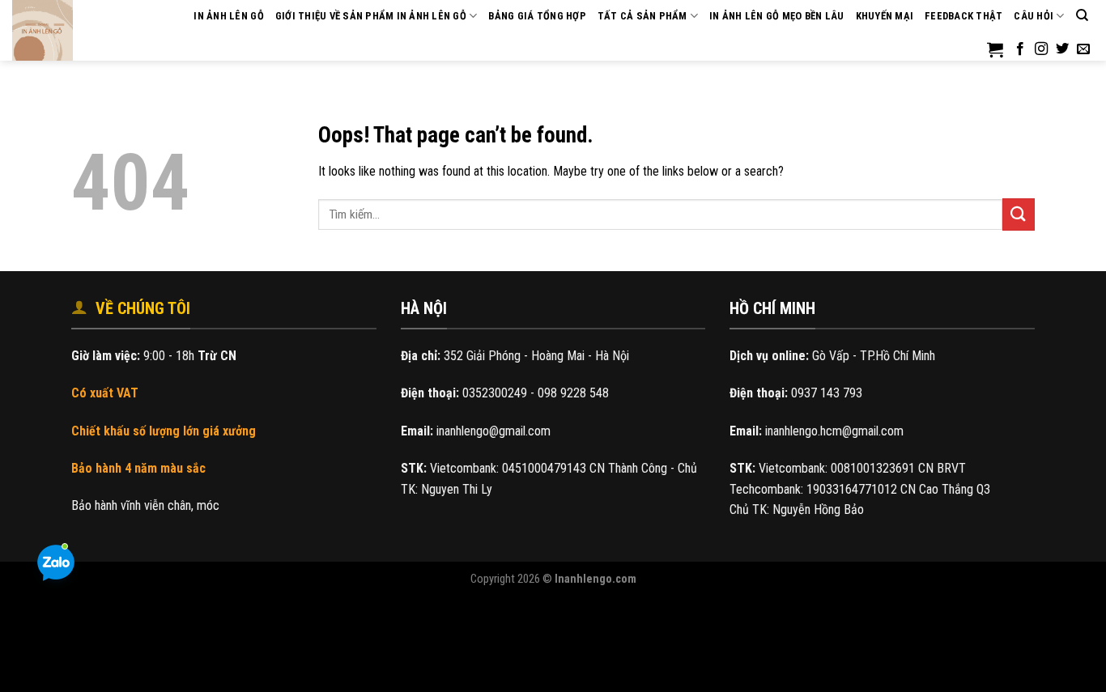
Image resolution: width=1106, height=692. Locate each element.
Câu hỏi (1033, 16)
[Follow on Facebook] (1020, 49)
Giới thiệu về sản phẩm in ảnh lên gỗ (370, 16)
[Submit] (1018, 214)
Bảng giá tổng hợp (536, 16)
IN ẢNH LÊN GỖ (228, 16)
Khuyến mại (885, 16)
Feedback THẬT (963, 16)
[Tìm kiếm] (1082, 15)
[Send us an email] (1083, 49)
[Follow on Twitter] (1062, 49)
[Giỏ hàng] (995, 49)
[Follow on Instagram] (1041, 49)
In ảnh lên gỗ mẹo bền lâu (776, 16)
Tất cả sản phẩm (642, 16)
